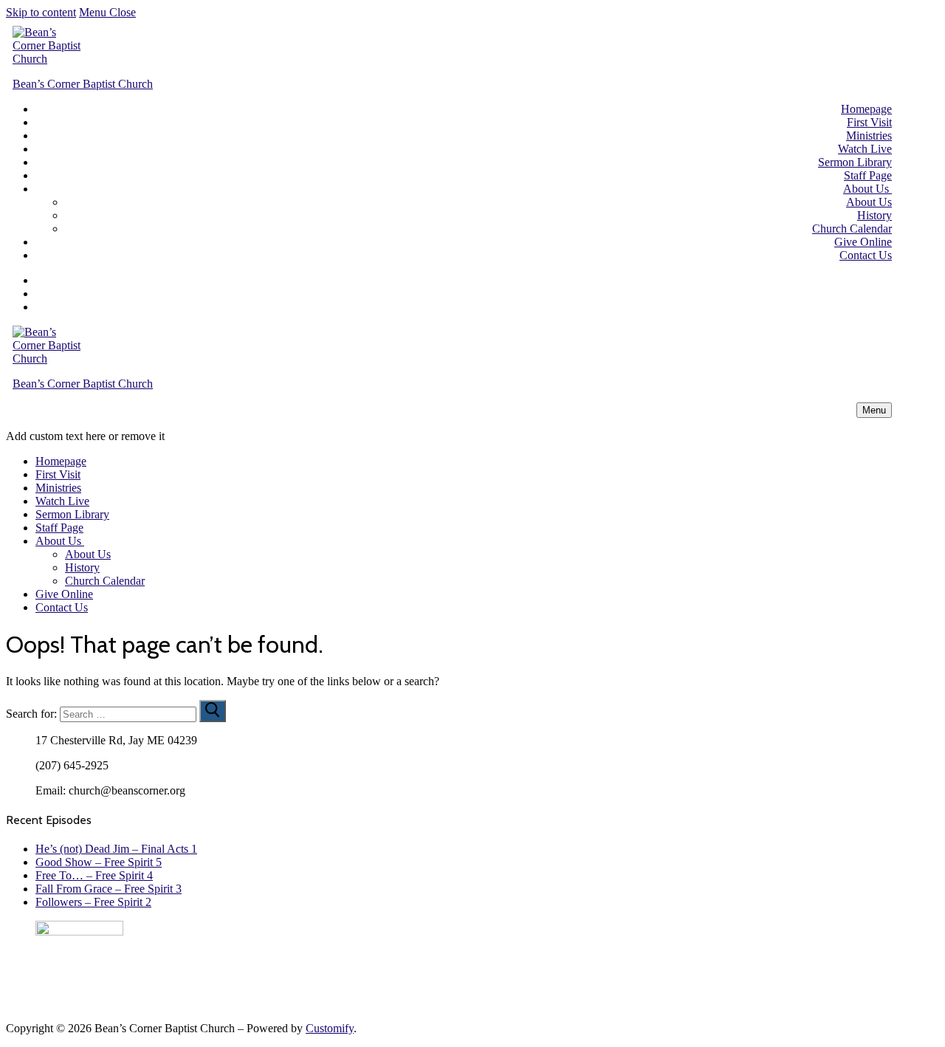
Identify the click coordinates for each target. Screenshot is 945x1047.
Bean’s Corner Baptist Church (83, 84)
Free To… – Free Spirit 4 (94, 875)
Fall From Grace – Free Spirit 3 (108, 888)
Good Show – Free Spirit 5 (98, 862)
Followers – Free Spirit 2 (93, 902)
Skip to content (41, 12)
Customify (330, 1028)
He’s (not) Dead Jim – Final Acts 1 (116, 848)
